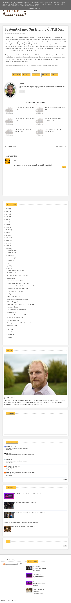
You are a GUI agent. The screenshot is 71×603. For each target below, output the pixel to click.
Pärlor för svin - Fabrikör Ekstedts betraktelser (20, 472)
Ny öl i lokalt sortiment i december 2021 (53, 130)
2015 (7, 238)
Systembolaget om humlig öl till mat (17, 275)
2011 (7, 248)
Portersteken (14, 600)
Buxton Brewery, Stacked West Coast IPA (17, 448)
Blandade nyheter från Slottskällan (17, 315)
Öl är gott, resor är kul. (13, 466)
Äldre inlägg (59, 146)
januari (10, 337)
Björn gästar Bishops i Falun (15, 281)
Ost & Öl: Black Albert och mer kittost (17, 288)
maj (9, 268)
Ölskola (28, 21)
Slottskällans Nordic (12, 273)
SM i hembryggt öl (12, 302)
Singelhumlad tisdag (13, 320)
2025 (7, 211)
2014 (7, 240)
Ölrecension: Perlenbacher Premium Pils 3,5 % (27, 493)
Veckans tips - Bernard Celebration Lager (23, 526)
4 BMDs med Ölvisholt (13, 296)
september (11, 258)
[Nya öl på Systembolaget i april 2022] (9, 122)
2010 (7, 341)
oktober (10, 255)
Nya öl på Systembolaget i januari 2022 (23, 130)
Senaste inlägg (12, 146)
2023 (7, 216)
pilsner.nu (9, 453)
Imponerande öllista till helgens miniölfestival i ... (21, 286)
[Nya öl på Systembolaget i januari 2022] (9, 132)
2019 (7, 227)
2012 (7, 245)
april (9, 329)
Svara (64, 167)
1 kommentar (22, 33)
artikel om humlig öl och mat (46, 37)
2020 (7, 224)
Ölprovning (54, 21)
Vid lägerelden (11, 294)
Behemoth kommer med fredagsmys (18, 283)
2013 (7, 243)
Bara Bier (9, 459)
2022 (7, 219)
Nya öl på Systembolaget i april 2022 (25, 119)
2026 (7, 209)
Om (36, 21)
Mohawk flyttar (11, 312)
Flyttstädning (11, 278)
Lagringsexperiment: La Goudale (16, 270)
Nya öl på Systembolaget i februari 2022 (53, 119)
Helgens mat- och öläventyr (15, 291)
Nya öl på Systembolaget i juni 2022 (24, 108)
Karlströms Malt (11, 447)
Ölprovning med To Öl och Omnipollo (25, 502)
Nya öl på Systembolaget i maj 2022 (55, 108)
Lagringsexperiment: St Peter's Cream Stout (19, 323)
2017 (7, 232)
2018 (7, 230)
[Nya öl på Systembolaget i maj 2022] (39, 111)
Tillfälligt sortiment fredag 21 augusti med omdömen (20, 454)
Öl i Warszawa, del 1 (11, 467)
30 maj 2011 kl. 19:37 (18, 163)
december (10, 250)
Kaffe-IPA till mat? (12, 325)
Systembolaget (16, 21)
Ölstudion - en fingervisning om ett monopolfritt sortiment (21, 522)
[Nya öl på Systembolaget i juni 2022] (9, 111)
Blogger (14, 559)
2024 (7, 214)
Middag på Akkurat (12, 307)
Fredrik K (15, 161)
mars (9, 332)
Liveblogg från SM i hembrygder (16, 309)
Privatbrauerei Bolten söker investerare (17, 461)
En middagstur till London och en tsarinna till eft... (21, 304)
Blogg (5, 21)
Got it (40, 8)
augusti (10, 260)
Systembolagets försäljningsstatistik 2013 (38, 576)
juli (8, 263)
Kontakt (43, 21)
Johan (12, 33)
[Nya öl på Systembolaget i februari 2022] (39, 122)
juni (9, 266)
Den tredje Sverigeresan (12, 474)
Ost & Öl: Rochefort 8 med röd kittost (17, 299)
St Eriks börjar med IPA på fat (15, 317)
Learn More (33, 8)
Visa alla (65, 479)
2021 (7, 222)
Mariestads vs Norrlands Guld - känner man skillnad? (29, 513)
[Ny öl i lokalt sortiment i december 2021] (39, 132)
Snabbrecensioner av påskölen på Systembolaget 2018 (38, 591)
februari (10, 334)
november (10, 252)
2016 (7, 235)
